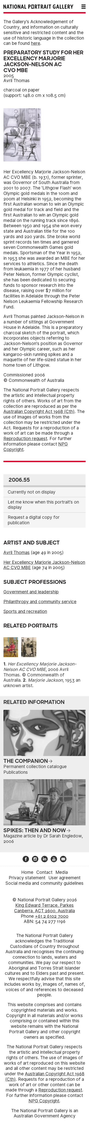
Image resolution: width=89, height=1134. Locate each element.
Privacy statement (27, 877)
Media (61, 872)
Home (27, 872)
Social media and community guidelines (44, 883)
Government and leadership (31, 592)
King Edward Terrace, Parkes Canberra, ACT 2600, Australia (44, 908)
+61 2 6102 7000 (51, 916)
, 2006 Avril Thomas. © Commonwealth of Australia (39, 672)
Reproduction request (25, 438)
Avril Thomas (16, 80)
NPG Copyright (44, 1101)
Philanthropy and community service (39, 601)
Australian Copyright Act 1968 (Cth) (39, 411)
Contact (44, 872)
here (35, 43)
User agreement (64, 877)
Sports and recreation (25, 611)
